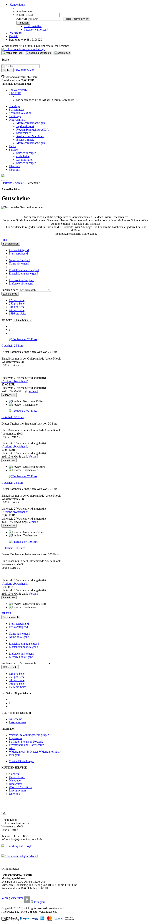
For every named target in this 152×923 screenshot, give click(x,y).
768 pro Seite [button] (16, 310)
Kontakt (13, 36)
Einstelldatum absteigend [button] (23, 273)
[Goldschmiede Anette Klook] (23, 49)
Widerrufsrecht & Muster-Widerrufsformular (34, 751)
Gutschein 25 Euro (12, 345)
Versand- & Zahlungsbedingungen (29, 734)
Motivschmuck (17, 119)
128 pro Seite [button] (16, 300)
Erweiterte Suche (24, 69)
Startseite (14, 773)
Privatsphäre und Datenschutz (26, 744)
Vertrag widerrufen (12, 897)
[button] (2, 180)
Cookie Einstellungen (21, 761)
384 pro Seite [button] (16, 306)
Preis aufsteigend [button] (19, 250)
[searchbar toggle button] (62, 53)
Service (13, 149)
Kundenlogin (17, 4)
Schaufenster (16, 109)
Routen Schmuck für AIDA (32, 129)
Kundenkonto (17, 777)
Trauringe (14, 106)
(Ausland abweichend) (14, 381)
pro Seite (6, 319)
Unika (12, 146)
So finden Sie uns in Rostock (26, 741)
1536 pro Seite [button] (17, 313)
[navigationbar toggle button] (12, 53)
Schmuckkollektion (20, 112)
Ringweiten (15, 783)
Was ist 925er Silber (20, 787)
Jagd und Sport (25, 126)
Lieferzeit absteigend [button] (21, 283)
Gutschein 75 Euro (12, 482)
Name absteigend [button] (19, 263)
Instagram (14, 754)
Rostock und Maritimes (30, 136)
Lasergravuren (24, 159)
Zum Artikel (9, 394)
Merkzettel (15, 32)
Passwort (21, 18)
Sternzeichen (23, 132)
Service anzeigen (26, 152)
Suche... (7, 70)
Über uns (14, 166)
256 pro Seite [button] (16, 303)
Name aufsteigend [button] (19, 260)
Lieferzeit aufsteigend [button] (21, 280)
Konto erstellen (33, 26)
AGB (12, 748)
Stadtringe (15, 116)
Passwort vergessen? (36, 29)
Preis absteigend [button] (18, 253)
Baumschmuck (25, 139)
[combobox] (10, 244)
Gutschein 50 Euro (12, 417)
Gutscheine (22, 156)
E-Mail (20, 14)
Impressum (15, 738)
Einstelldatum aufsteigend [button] (24, 270)
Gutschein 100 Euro (13, 548)
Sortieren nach (10, 289)
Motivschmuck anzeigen (30, 122)
